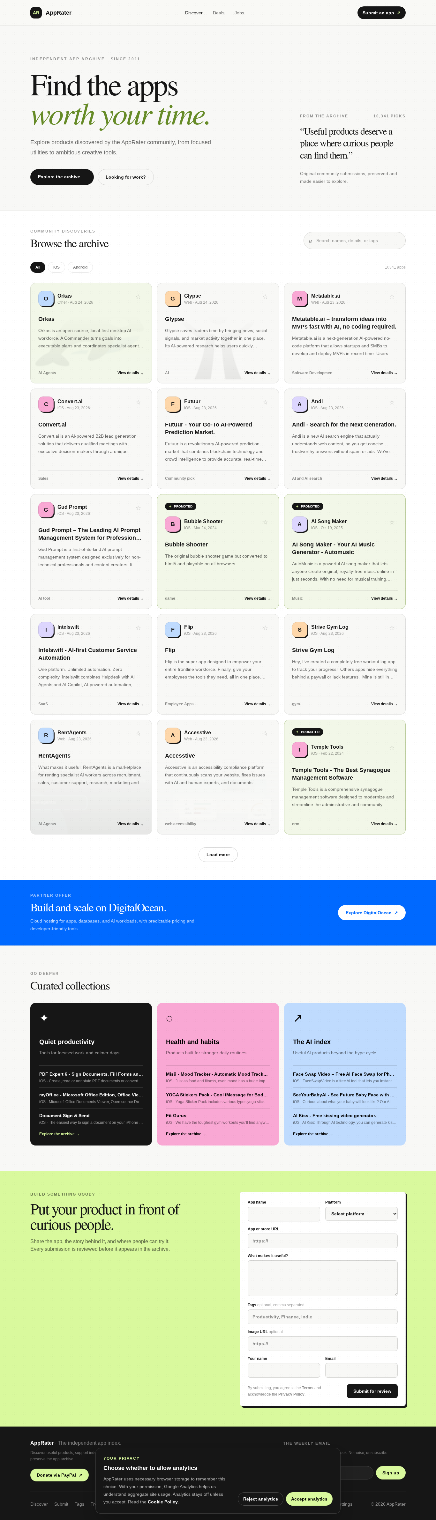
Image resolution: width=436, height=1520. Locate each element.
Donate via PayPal (59, 1475)
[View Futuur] (217, 439)
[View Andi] (344, 439)
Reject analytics (260, 1498)
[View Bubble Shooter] (217, 551)
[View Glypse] (217, 333)
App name (257, 1202)
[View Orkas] (91, 333)
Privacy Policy (291, 1394)
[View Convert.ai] (91, 439)
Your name (257, 1358)
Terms (307, 1388)
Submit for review (372, 1391)
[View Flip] (217, 664)
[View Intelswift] (91, 664)
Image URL (265, 1332)
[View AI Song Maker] (344, 551)
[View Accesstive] (217, 777)
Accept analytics (309, 1498)
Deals (218, 12)
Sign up (390, 1472)
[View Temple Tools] (344, 777)
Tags (276, 1305)
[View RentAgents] (91, 777)
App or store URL (263, 1229)
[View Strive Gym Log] (344, 664)
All (37, 267)
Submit (61, 1504)
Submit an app (382, 12)
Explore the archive (62, 176)
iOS (56, 267)
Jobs (239, 12)
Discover (194, 12)
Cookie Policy (163, 1501)
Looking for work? (126, 177)
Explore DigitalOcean (372, 912)
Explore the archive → (59, 1134)
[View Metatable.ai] (344, 333)
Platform (333, 1202)
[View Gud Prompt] (91, 551)
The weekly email (306, 1443)
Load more (218, 854)
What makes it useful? (268, 1256)
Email (330, 1358)
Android (80, 267)
